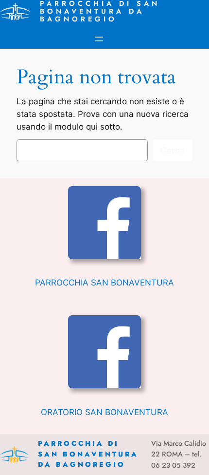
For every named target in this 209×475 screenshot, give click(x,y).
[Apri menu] (99, 39)
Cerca (172, 150)
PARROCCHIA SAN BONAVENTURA (104, 282)
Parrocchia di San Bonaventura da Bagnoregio (88, 453)
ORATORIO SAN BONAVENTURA (104, 412)
